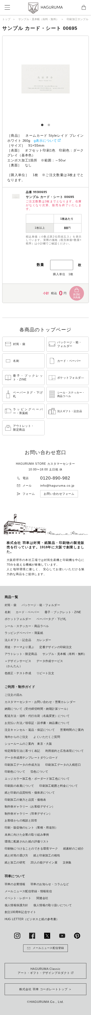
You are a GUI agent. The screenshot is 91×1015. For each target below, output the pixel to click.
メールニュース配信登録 (48, 948)
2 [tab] (49, 123)
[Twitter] (47, 936)
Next (68, 79)
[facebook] (32, 936)
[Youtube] (62, 936)
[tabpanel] (45, 79)
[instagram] (17, 936)
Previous (22, 79)
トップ (6, 19)
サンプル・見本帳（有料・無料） (38, 19)
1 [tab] (42, 123)
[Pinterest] (77, 936)
